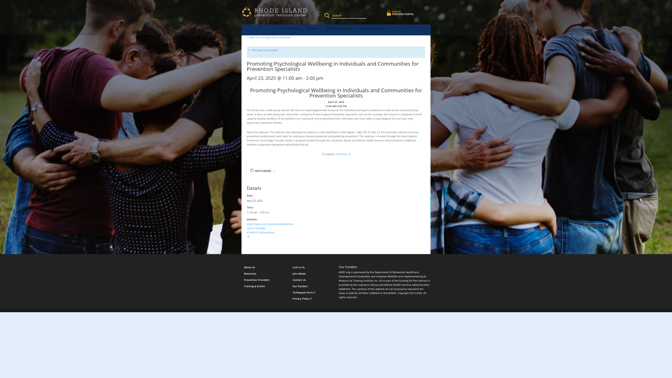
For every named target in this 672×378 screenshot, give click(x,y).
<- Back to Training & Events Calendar (269, 37)
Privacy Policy (301, 298)
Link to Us (299, 267)
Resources (312, 28)
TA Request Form (303, 292)
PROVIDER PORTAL (403, 13)
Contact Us (299, 280)
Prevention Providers (339, 28)
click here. (341, 154)
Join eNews (299, 273)
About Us (292, 28)
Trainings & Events (371, 28)
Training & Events (254, 286)
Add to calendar (263, 170)
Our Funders (300, 286)
